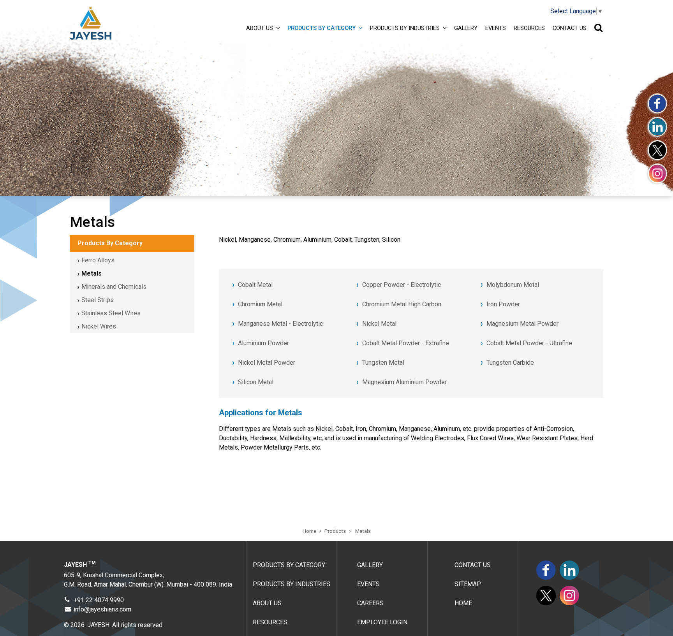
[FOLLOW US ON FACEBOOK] (657, 103)
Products (335, 531)
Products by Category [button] (321, 28)
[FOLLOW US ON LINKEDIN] (657, 126)
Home (309, 531)
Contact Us (570, 28)
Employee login (382, 622)
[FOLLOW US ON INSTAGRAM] (657, 173)
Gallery (465, 28)
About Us (267, 603)
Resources (529, 28)
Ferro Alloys (98, 260)
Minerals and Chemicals (113, 286)
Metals (91, 273)
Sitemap (468, 584)
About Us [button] (259, 28)
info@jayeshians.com (102, 609)
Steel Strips (97, 300)
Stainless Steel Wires (111, 313)
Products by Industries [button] (405, 28)
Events (495, 28)
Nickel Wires (98, 326)
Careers (370, 603)
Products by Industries (291, 584)
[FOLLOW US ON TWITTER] (657, 149)
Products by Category (289, 565)
